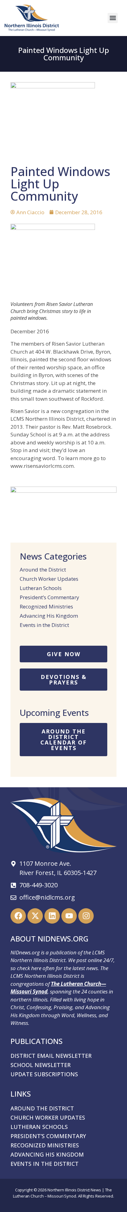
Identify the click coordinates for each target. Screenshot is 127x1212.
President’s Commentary (49, 597)
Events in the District (44, 625)
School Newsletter (40, 1065)
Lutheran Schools (41, 588)
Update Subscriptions (44, 1074)
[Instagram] (86, 916)
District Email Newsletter (51, 1055)
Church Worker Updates (49, 579)
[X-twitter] (35, 916)
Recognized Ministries (46, 607)
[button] (113, 18)
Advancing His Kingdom (49, 616)
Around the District (43, 570)
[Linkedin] (52, 916)
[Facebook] (18, 916)
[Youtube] (69, 916)
